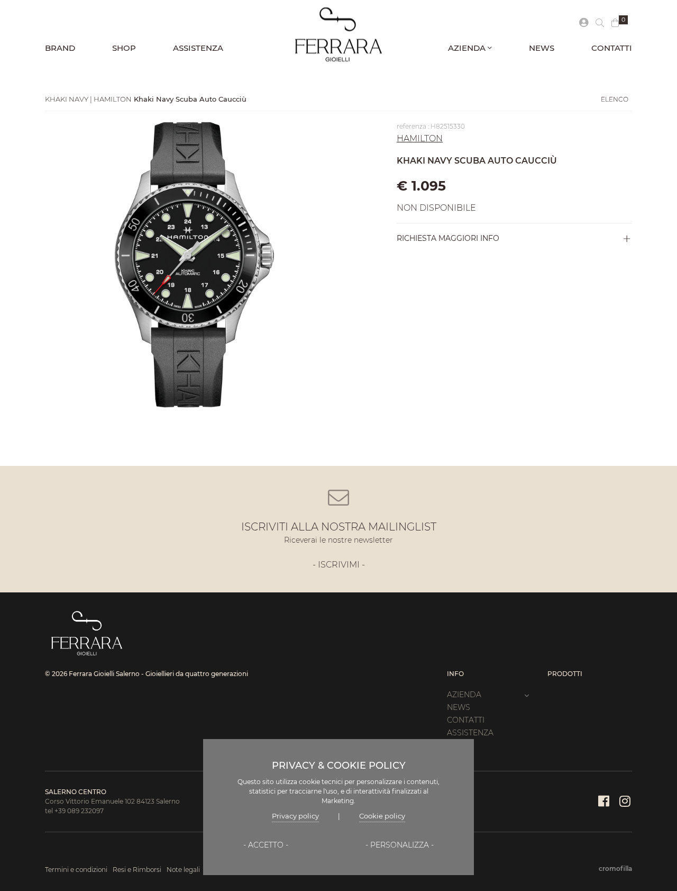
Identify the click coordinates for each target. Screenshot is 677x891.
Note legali (183, 870)
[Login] (583, 23)
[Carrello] (615, 23)
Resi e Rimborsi (137, 870)
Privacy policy (295, 816)
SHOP (124, 48)
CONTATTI (611, 48)
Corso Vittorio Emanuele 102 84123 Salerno (112, 801)
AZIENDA (468, 48)
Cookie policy (382, 816)
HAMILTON (420, 138)
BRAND (60, 48)
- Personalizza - (399, 845)
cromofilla (615, 868)
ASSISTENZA (198, 48)
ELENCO (614, 99)
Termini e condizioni (76, 870)
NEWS (541, 48)
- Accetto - (265, 845)
